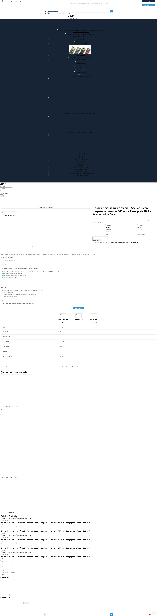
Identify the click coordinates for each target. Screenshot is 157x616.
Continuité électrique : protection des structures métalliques (80, 95)
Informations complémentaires (10, 251)
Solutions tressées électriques (81, 167)
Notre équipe (81, 157)
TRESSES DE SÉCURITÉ (79, 36)
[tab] (79, 249)
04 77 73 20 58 (6, 1)
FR (150, 614)
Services (4, 586)
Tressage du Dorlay (8, 611)
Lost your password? (5, 193)
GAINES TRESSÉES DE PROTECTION (79, 25)
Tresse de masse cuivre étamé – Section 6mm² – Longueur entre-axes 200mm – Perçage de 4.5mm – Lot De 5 (45, 539)
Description (6, 249)
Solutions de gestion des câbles (81, 175)
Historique (81, 155)
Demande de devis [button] (78, 308)
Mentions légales (6, 582)
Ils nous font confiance (81, 161)
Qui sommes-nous (81, 153)
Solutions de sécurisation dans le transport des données (81, 173)
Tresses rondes (81, 55)
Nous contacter (6, 590)
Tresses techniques (81, 59)
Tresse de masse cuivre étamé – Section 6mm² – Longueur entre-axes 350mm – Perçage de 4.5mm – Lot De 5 (45, 556)
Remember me (4, 191)
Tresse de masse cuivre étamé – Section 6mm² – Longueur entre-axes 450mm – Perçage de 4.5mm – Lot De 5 (45, 548)
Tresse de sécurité (136, 242)
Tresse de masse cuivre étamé (125, 242)
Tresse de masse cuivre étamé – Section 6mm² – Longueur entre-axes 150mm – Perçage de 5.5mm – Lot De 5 (45, 522)
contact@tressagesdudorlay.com (20, 1)
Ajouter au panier (97, 240)
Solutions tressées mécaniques (81, 171)
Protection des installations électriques (80, 76)
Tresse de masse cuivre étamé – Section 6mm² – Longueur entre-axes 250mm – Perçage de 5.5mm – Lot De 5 (45, 531)
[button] (150, 615)
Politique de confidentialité (8, 588)
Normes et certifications (81, 159)
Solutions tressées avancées (80, 169)
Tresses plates (81, 39)
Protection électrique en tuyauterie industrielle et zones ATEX (79, 113)
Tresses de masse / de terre (81, 43)
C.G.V (3, 592)
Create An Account (4, 198)
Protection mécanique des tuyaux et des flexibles (79, 132)
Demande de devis (6, 584)
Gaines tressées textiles (81, 28)
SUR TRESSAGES (80, 64)
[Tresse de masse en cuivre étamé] (9, 210)
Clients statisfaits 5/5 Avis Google (8, 513)
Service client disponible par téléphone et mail (11, 442)
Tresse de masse (113, 242)
